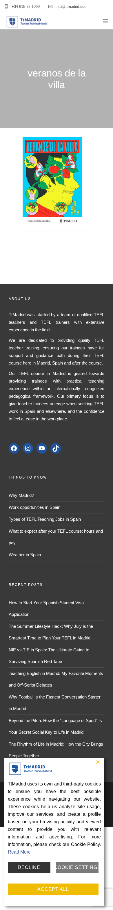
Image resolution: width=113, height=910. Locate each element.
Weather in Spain (25, 554)
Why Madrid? (21, 495)
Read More (19, 851)
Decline (29, 867)
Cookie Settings (77, 867)
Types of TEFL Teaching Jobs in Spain (45, 519)
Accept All (53, 889)
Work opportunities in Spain (34, 507)
